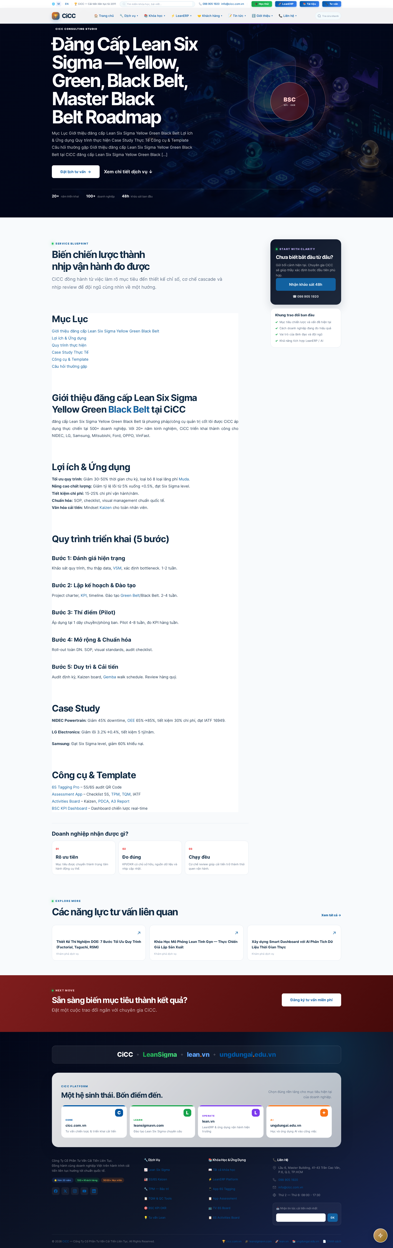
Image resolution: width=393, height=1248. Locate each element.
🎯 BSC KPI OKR (155, 1208)
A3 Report (120, 801)
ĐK (333, 1217)
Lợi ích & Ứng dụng (69, 338)
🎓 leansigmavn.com (258, 1241)
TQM (126, 794)
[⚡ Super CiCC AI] (380, 1235)
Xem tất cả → (331, 915)
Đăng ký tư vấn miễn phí (311, 1000)
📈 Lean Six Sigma (157, 1169)
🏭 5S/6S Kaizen (155, 1179)
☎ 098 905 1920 (306, 296)
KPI (84, 595)
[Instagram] (75, 1191)
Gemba (109, 677)
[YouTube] (84, 1191)
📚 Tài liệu (309, 3)
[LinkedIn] (94, 1191)
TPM (115, 794)
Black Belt (128, 409)
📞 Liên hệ (288, 16)
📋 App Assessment (222, 1198)
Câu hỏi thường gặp (69, 366)
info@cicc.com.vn (232, 3)
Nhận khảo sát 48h (305, 284)
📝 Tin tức (237, 16)
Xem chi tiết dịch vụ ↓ (128, 171)
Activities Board (66, 801)
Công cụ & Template (70, 359)
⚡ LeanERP (181, 16)
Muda (184, 479)
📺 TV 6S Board (219, 1208)
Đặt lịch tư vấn (75, 171)
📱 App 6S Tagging (221, 1189)
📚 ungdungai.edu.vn (305, 1241)
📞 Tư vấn (331, 3)
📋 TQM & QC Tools (158, 1198)
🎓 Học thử (262, 3)
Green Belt (130, 595)
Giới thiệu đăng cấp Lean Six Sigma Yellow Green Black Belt (105, 331)
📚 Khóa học (154, 16)
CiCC (65, 1241)
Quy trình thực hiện (69, 345)
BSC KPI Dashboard (69, 808)
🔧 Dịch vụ (129, 16)
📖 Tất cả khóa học (221, 1169)
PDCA (103, 801)
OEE (131, 720)
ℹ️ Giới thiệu (262, 16)
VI (58, 3)
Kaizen (106, 507)
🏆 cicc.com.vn (232, 1241)
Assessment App (67, 794)
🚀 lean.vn (282, 1241)
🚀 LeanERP (285, 3)
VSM (117, 568)
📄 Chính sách (332, 1241)
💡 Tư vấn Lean (155, 1217)
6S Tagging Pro (65, 787)
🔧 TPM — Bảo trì (156, 1189)
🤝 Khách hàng (209, 16)
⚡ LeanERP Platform (223, 1179)
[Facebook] (56, 1191)
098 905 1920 (288, 1180)
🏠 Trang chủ (104, 16)
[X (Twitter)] (65, 1191)
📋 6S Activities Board (223, 1217)
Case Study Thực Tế (70, 352)
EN (66, 3)
